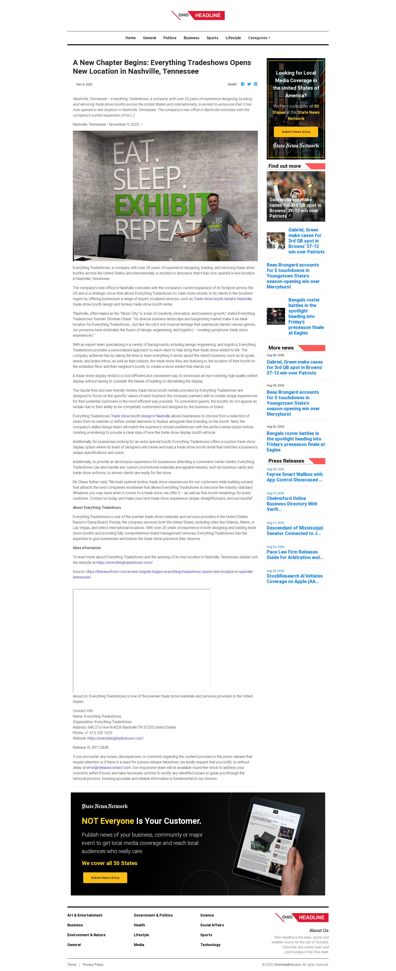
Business (191, 37)
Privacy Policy (93, 965)
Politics (169, 37)
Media (139, 944)
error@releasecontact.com (109, 767)
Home (132, 37)
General (149, 37)
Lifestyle (233, 37)
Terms (72, 965)
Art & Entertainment (84, 915)
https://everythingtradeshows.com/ (124, 562)
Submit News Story (296, 132)
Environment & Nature (86, 935)
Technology (210, 944)
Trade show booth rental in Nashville (223, 298)
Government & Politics (153, 915)
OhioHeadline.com (287, 965)
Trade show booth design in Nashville (140, 416)
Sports (212, 37)
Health (139, 925)
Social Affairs (212, 925)
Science (207, 915)
